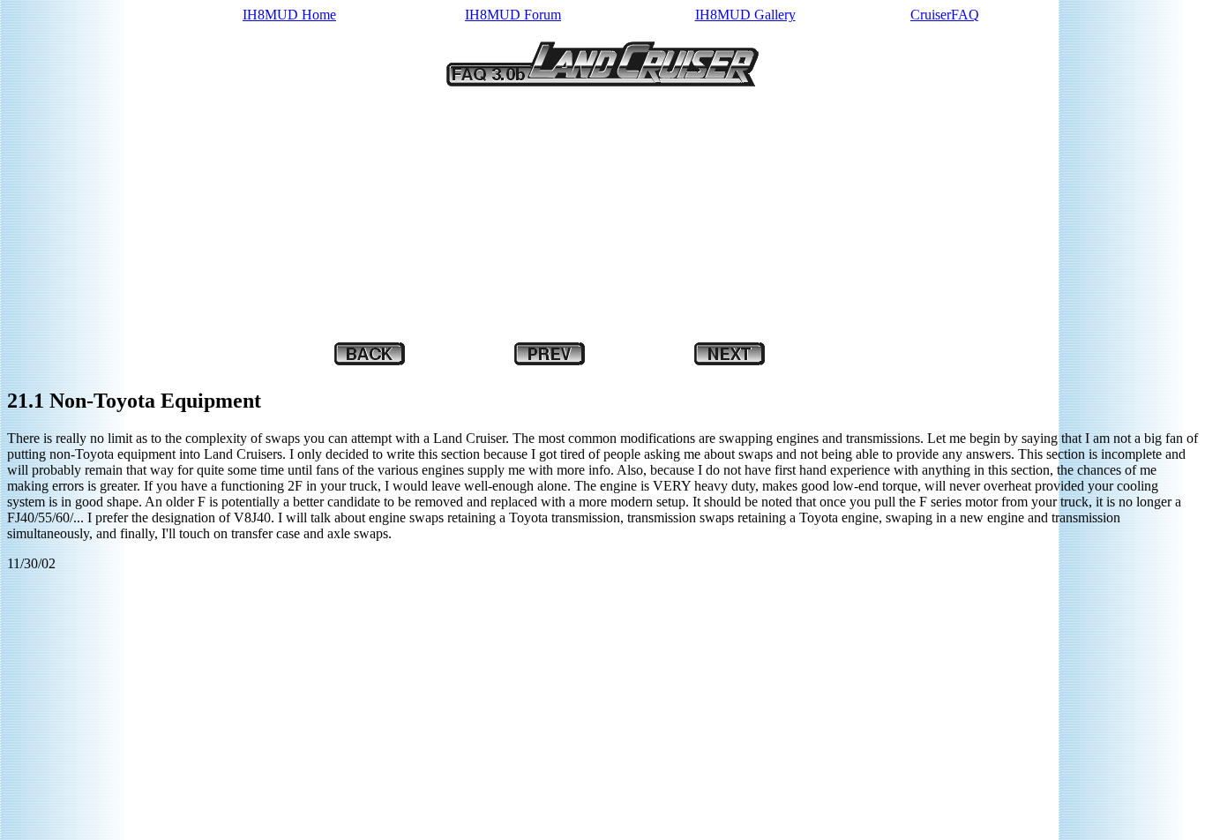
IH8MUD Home (289, 14)
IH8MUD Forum (513, 14)
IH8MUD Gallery (745, 14)
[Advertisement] (536, 216)
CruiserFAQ (944, 14)
